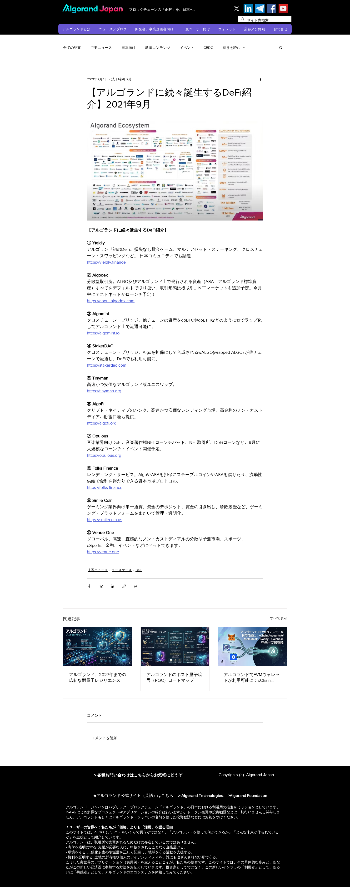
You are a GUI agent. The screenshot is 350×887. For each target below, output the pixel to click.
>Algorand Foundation (247, 795)
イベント (187, 48)
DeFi (138, 570)
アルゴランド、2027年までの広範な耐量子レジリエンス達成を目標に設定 (97, 677)
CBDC (208, 48)
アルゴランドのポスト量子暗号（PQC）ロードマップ (174, 677)
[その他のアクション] (260, 79)
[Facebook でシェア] (89, 586)
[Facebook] (271, 8)
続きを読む (231, 48)
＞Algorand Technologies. (201, 795)
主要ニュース (101, 48)
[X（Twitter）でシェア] (101, 586)
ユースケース (122, 570)
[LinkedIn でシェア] (112, 586)
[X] (236, 8)
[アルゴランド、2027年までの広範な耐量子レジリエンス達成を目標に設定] (97, 646)
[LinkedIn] (248, 8)
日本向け (128, 48)
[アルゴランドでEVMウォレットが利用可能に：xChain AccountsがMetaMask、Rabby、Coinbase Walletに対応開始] (252, 646)
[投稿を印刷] (136, 586)
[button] (76, 29)
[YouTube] (283, 8)
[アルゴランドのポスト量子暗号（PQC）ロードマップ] (175, 646)
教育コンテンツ (157, 48)
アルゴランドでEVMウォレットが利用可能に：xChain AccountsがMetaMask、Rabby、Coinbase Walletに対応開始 (252, 677)
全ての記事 (72, 48)
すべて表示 (278, 618)
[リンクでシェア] (124, 586)
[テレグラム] (260, 8)
